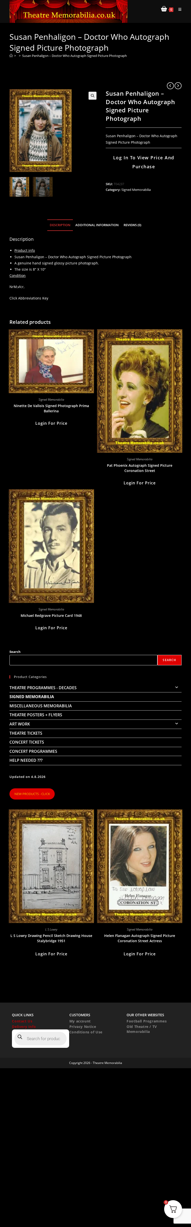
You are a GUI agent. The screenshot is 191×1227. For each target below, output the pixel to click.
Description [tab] (60, 225)
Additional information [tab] (97, 225)
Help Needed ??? (26, 760)
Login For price (51, 423)
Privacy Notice (82, 1026)
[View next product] (178, 85)
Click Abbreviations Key (28, 298)
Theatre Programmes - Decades (43, 687)
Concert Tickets (26, 742)
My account (80, 1021)
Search (15, 651)
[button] (92, 96)
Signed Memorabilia (136, 189)
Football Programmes (147, 1021)
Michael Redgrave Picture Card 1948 (51, 615)
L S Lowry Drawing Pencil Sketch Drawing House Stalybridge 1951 (51, 938)
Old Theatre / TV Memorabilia (142, 1029)
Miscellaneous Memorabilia (40, 706)
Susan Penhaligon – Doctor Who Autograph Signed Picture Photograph (74, 55)
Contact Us (22, 1021)
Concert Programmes (33, 751)
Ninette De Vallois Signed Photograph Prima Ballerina (51, 408)
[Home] (11, 55)
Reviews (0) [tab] (132, 225)
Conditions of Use (85, 1032)
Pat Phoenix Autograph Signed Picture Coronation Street (139, 468)
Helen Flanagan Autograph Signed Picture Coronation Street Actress (139, 938)
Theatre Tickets (25, 733)
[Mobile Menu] (178, 9)
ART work (19, 724)
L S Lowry (51, 929)
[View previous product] (170, 85)
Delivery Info (24, 1026)
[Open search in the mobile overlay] (40, 1038)
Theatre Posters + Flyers (35, 715)
